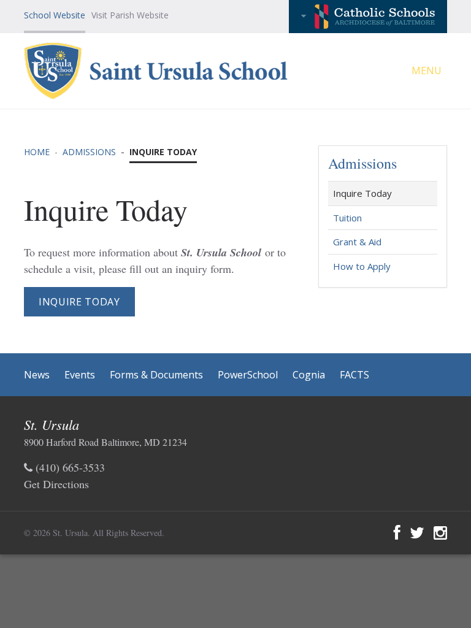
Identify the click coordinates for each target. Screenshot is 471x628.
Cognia (309, 374)
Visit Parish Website (130, 15)
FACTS (354, 374)
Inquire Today (79, 301)
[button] (368, 16)
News (37, 374)
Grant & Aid (357, 242)
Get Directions (56, 484)
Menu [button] (428, 70)
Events (79, 374)
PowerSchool (248, 374)
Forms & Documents (156, 374)
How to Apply (362, 266)
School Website (54, 15)
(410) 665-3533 (69, 467)
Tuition (347, 218)
